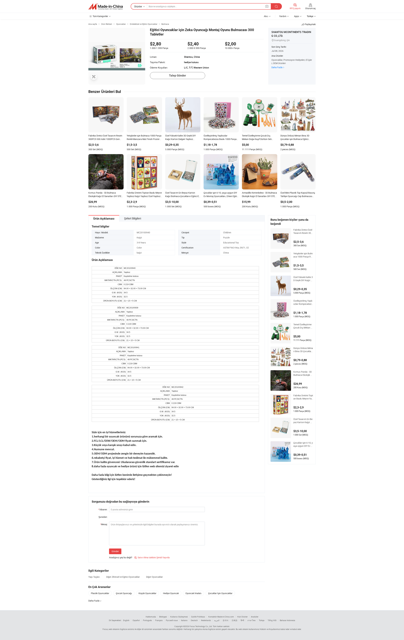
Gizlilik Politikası (198, 616)
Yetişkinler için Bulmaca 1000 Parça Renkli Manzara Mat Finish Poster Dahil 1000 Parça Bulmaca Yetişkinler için (303, 255)
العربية (216, 620)
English (126, 620)
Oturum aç (310, 8)
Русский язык (172, 620)
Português (147, 620)
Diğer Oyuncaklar (154, 576)
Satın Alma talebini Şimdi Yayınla (152, 557)
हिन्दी (242, 620)
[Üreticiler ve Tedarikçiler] (105, 6)
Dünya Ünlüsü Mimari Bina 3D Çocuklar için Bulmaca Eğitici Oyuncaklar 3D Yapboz (303, 350)
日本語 (234, 620)
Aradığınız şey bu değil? (120, 557)
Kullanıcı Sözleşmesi (179, 616)
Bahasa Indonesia (287, 620)
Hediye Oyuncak (171, 593)
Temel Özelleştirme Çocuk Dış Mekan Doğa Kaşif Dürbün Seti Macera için (302, 326)
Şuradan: (102, 516)
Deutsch (194, 620)
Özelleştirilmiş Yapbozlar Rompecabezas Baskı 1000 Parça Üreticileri (303, 302)
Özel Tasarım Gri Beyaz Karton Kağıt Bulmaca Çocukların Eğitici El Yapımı (303, 421)
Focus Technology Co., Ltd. (201, 626)
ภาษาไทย (251, 620)
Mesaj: (103, 524)
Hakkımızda (151, 616)
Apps (296, 16)
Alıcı (266, 16)
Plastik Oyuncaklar (100, 593)
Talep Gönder (177, 75)
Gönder (115, 551)
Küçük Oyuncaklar (147, 593)
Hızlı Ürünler (242, 616)
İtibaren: (102, 509)
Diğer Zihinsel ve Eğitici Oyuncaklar (123, 576)
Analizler (254, 616)
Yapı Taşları (94, 576)
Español (136, 620)
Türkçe (261, 620)
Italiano (184, 620)
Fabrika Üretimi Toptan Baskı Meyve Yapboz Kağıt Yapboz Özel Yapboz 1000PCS (303, 397)
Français (159, 620)
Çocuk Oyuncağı (124, 593)
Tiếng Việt (272, 620)
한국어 (225, 620)
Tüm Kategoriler (100, 16)
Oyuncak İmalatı (193, 593)
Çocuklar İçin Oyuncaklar (220, 593)
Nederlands (206, 620)
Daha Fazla (276, 67)
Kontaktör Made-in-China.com (221, 616)
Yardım (282, 16)
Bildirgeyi (163, 616)
